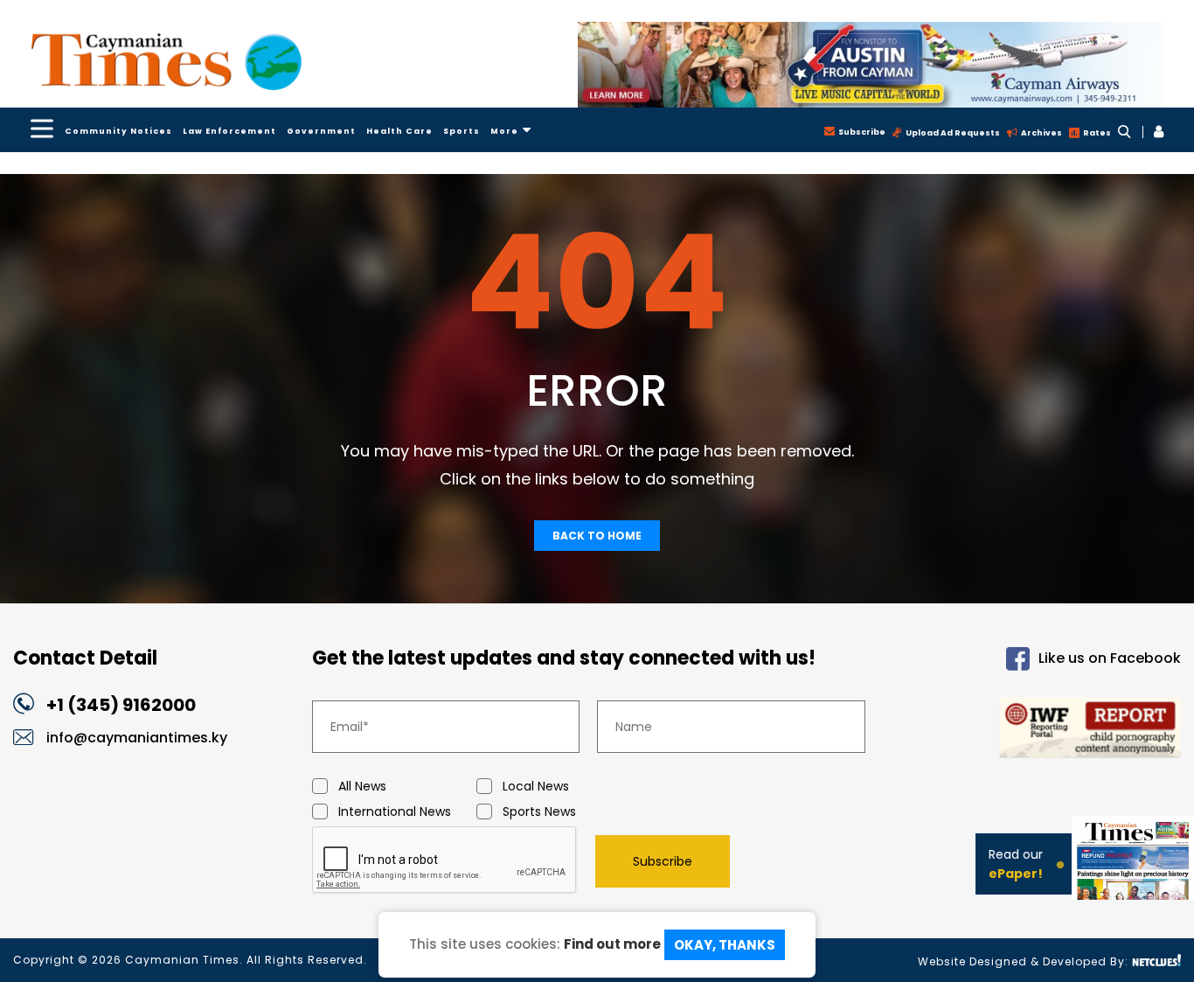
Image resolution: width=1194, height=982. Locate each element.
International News (394, 811)
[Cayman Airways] (870, 65)
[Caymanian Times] (166, 62)
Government (321, 131)
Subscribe (861, 132)
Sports (461, 131)
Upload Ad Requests (953, 133)
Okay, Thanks (724, 945)
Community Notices (118, 131)
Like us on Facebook (1109, 658)
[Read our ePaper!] (1133, 885)
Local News (536, 786)
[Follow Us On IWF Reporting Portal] (1045, 730)
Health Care (399, 131)
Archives (1041, 133)
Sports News (539, 811)
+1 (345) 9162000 (121, 705)
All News (362, 786)
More (504, 131)
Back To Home (597, 535)
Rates (1097, 133)
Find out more (612, 943)
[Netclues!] (1156, 960)
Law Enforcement (229, 131)
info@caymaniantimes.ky (136, 738)
